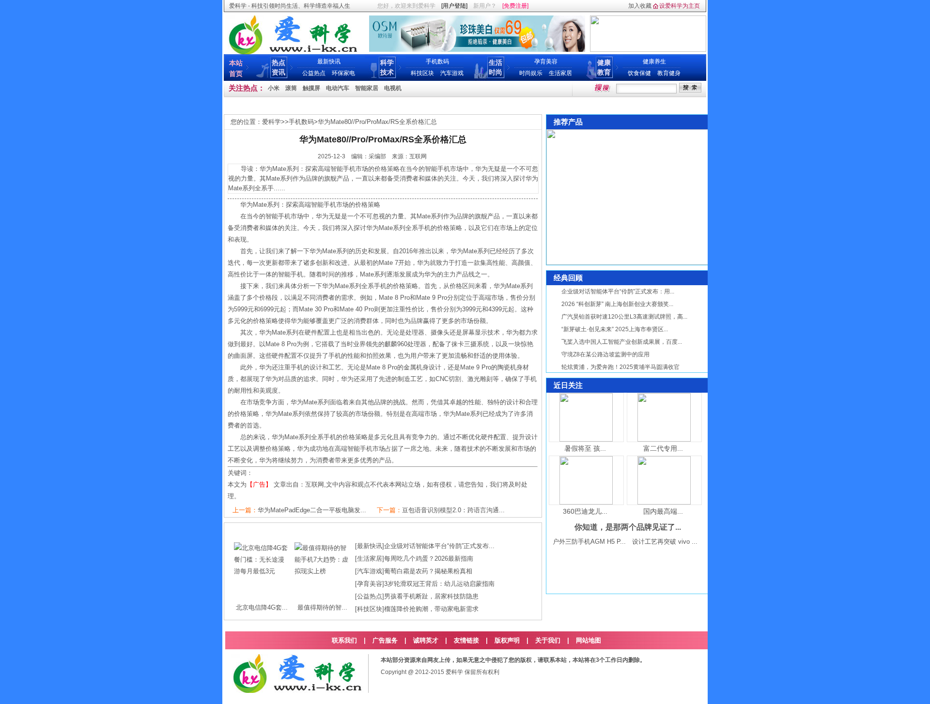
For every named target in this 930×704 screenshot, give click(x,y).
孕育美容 (546, 61)
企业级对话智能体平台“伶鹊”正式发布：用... (617, 291)
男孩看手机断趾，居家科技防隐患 (431, 596)
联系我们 (344, 640)
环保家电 (343, 73)
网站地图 (588, 640)
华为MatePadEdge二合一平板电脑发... (312, 510)
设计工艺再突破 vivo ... (665, 541)
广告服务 (385, 640)
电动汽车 (337, 88)
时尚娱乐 (530, 73)
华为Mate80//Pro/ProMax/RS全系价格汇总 (377, 121)
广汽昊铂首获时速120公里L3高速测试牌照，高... (624, 316)
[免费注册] (515, 5)
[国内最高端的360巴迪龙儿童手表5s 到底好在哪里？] (664, 502)
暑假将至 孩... (585, 448)
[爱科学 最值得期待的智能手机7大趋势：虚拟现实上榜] (322, 571)
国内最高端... (663, 511)
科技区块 (422, 73)
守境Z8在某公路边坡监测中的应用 (605, 354)
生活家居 (560, 73)
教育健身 (669, 73)
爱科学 (271, 121)
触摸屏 (311, 88)
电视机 (393, 88)
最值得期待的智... (322, 607)
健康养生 (654, 61)
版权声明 (507, 640)
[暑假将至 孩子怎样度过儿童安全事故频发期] (586, 439)
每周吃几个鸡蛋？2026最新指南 (428, 558)
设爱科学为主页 (679, 5)
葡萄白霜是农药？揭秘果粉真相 (428, 571)
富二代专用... (663, 448)
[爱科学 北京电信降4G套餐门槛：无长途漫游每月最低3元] (262, 571)
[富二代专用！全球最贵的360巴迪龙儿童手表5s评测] (664, 439)
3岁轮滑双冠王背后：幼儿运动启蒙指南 (439, 583)
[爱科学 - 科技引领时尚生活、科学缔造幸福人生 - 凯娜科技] (292, 52)
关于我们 (547, 640)
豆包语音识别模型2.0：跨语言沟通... (453, 510)
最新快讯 (329, 61)
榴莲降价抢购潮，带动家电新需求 (431, 608)
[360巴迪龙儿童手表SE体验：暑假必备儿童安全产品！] (586, 502)
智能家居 (366, 88)
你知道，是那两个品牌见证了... (627, 527)
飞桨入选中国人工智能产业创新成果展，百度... (621, 341)
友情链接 (466, 640)
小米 (273, 88)
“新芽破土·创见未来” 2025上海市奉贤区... (614, 329)
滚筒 (291, 88)
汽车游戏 (452, 73)
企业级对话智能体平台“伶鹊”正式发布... (439, 546)
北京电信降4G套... (262, 607)
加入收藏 (639, 5)
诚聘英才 (425, 640)
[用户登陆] (454, 5)
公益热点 (314, 73)
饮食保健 (639, 73)
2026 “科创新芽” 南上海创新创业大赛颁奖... (617, 304)
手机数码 (437, 61)
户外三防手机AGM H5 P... (589, 541)
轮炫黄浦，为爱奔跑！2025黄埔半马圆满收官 (620, 367)
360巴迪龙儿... (585, 511)
